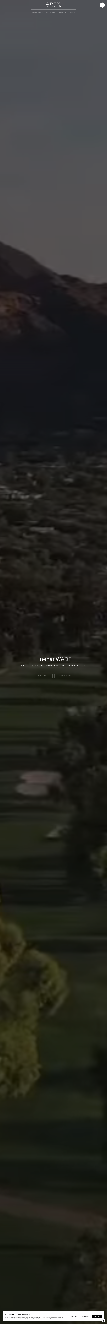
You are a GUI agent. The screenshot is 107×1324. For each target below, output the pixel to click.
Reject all (74, 1316)
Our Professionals (38, 12)
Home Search (42, 676)
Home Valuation (65, 676)
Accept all (97, 1316)
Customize (85, 1316)
